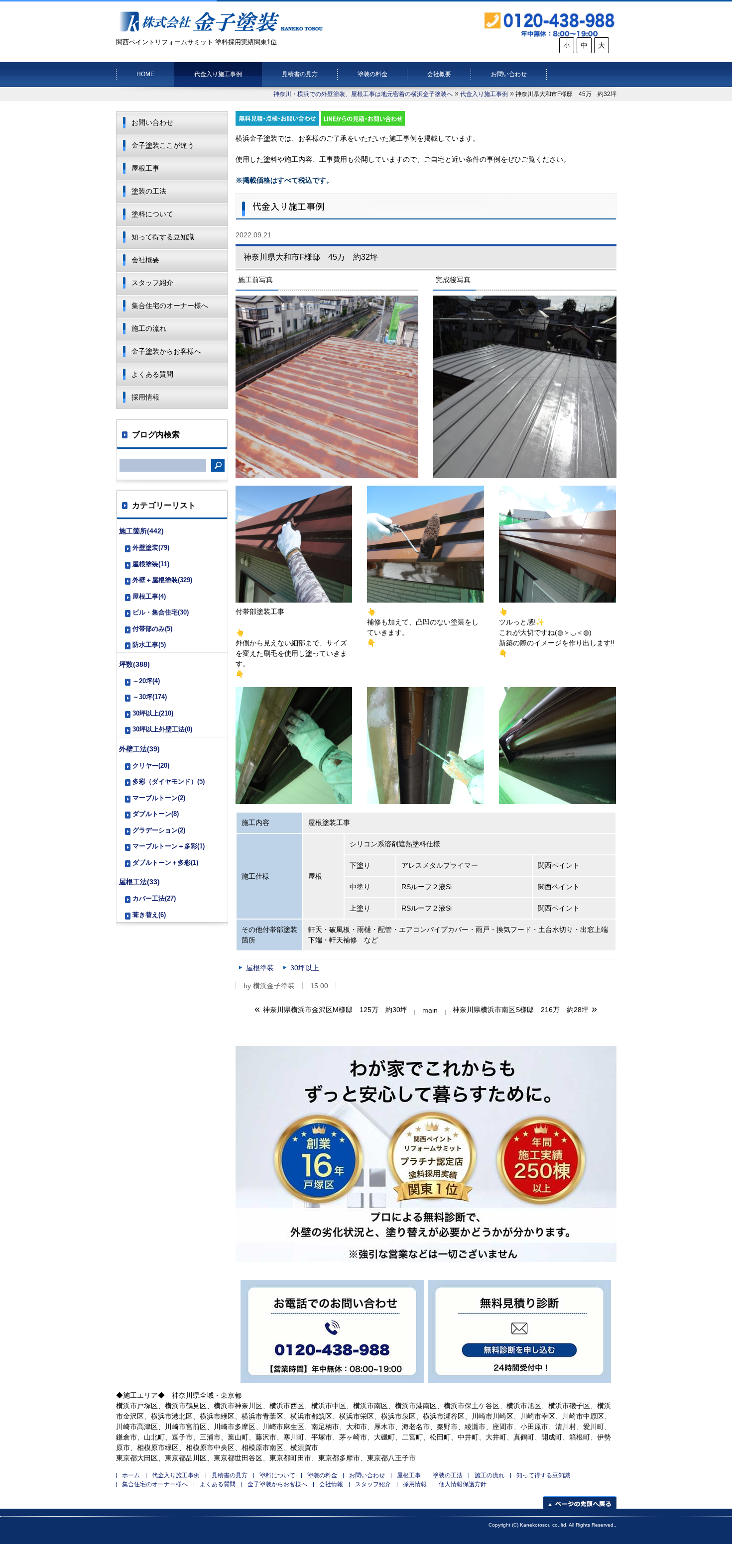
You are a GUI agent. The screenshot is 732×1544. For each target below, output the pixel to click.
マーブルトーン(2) (158, 798)
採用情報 (145, 397)
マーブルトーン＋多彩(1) (168, 846)
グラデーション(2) (158, 830)
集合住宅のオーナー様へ (169, 305)
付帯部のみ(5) (152, 628)
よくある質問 (152, 374)
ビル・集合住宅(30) (160, 612)
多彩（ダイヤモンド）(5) (168, 781)
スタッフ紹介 (152, 283)
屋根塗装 (260, 968)
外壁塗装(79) (150, 547)
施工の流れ (148, 328)
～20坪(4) (146, 681)
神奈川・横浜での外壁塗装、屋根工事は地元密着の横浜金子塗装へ (363, 94)
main (430, 1010)
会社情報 (331, 1484)
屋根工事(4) (149, 596)
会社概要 (439, 74)
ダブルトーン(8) (155, 814)
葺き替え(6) (149, 915)
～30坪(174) (149, 697)
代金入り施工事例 (218, 74)
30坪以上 (304, 968)
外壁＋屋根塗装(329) (162, 580)
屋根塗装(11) (150, 564)
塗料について (152, 214)
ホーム (131, 1475)
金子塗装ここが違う (162, 145)
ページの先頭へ (579, 1502)
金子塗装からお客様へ (166, 351)
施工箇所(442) (141, 531)
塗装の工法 (148, 191)
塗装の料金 (372, 74)
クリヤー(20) (150, 765)
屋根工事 (145, 168)
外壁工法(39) (139, 749)
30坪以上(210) (152, 713)
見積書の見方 (300, 74)
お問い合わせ (509, 74)
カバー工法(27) (154, 898)
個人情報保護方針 (463, 1484)
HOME (145, 74)
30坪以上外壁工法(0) (162, 729)
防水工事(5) (149, 644)
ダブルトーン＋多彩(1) (165, 862)
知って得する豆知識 (162, 237)
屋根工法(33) (139, 882)
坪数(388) (134, 664)
